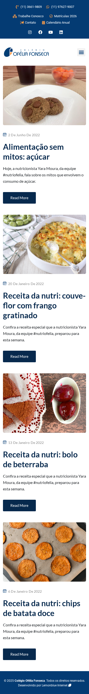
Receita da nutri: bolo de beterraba (40, 459)
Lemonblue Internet (55, 685)
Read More (19, 198)
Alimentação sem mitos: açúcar (33, 151)
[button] (81, 52)
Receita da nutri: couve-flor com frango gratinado (44, 305)
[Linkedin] (61, 32)
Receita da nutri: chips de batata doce (41, 608)
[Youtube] (51, 32)
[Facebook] (40, 32)
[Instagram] (30, 32)
